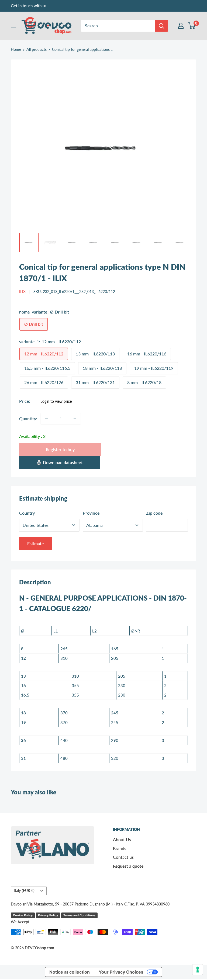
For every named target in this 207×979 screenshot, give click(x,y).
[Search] (161, 26)
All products (36, 49)
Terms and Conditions (79, 915)
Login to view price (56, 401)
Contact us (123, 857)
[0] (191, 25)
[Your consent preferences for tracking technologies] (197, 969)
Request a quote (128, 865)
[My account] (181, 26)
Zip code (154, 512)
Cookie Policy (23, 915)
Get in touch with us (29, 5)
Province (91, 512)
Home (16, 49)
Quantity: (28, 418)
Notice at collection (69, 972)
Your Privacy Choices (121, 972)
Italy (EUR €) (24, 890)
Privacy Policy (48, 915)
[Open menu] (13, 26)
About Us (122, 839)
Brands (119, 848)
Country (27, 512)
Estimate (35, 543)
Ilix (22, 291)
